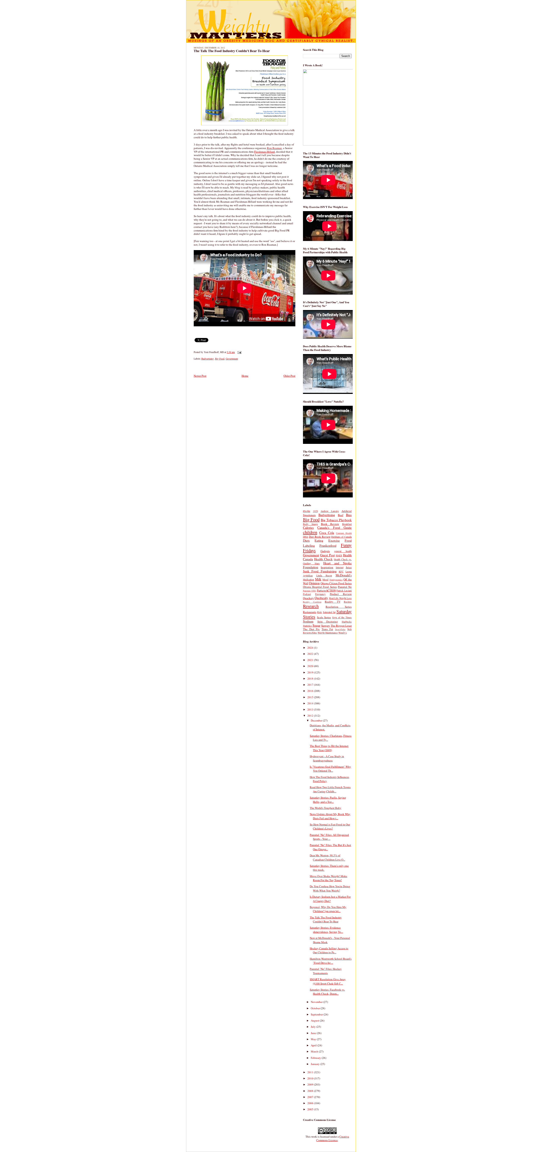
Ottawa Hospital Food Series (320, 587)
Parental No (345, 587)
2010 (310, 1078)
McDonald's (344, 575)
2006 (310, 1103)
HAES (339, 555)
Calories (308, 527)
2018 (310, 678)
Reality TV (332, 602)
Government (232, 358)
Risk (319, 612)
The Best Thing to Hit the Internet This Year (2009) (329, 748)
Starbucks (347, 621)
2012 (310, 715)
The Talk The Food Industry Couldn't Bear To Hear (232, 50)
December (317, 720)
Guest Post (327, 555)
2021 (310, 660)
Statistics (307, 625)
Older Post (289, 376)
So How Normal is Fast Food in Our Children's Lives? (330, 826)
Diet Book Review (319, 537)
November (317, 1002)
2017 (310, 685)
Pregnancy (320, 594)
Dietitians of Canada (341, 536)
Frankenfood (327, 545)
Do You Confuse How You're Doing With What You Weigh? (330, 888)
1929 (315, 511)
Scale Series (324, 617)
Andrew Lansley (330, 511)
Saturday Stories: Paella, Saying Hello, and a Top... (328, 800)
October (316, 1008)
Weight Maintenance (328, 632)
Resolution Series (339, 607)
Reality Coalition (312, 601)
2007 (310, 1097)
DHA (305, 536)
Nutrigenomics (336, 579)
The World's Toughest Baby (325, 808)
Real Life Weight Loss (340, 598)
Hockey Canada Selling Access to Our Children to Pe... (329, 950)
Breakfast (347, 524)
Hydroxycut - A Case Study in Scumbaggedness (327, 758)
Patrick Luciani (344, 590)
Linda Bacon (324, 575)
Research (311, 606)
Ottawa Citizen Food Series (336, 583)
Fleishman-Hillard (264, 152)
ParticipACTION (326, 590)
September (317, 1014)
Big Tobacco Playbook (336, 520)
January (315, 1064)
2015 (310, 697)
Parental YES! (309, 590)
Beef (340, 515)
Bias (349, 515)
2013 (310, 709)
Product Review (341, 594)
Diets (306, 540)
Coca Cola (326, 532)
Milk (318, 579)
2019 (310, 672)
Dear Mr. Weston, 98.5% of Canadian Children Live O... (327, 857)
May (314, 1039)
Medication (308, 579)
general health (343, 551)
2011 (310, 1072)
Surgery (325, 625)
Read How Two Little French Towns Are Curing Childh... (330, 789)
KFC (341, 571)
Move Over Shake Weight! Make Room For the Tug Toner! (328, 878)
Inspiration (327, 567)
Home (245, 376)
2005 (310, 1109)
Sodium (308, 621)
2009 (310, 1084)
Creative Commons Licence (332, 1138)
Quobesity (321, 598)
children (310, 532)
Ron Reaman (274, 148)
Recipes (348, 601)
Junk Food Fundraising (320, 571)
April (314, 1045)
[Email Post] (238, 352)
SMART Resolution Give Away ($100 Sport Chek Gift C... (328, 981)
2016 (310, 691)
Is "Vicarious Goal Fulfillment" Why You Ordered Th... (330, 769)
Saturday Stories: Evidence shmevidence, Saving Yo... (326, 930)
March (315, 1051)
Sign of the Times (342, 617)
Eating (319, 540)
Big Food (219, 358)
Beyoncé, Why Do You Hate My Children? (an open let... (328, 909)
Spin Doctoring (327, 621)
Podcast (307, 594)
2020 (310, 666)
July (313, 1027)
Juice (349, 567)
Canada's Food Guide (334, 527)
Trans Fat (327, 629)
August (315, 1020)
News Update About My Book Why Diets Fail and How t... (330, 816)
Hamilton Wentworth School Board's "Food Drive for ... (330, 961)
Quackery (308, 598)
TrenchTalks (340, 629)
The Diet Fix (311, 629)
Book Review (330, 524)
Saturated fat (329, 612)
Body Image (310, 524)
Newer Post (200, 376)
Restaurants (309, 612)
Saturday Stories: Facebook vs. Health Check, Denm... (327, 992)
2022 (310, 654)
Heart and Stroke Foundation (327, 565)
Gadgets (325, 551)
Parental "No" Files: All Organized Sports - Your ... (329, 837)
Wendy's (342, 632)
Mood (325, 579)
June (314, 1033)
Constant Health (344, 533)
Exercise (334, 540)
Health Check (323, 559)
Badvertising (207, 358)
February (316, 1058)
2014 (310, 703)
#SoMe (306, 511)
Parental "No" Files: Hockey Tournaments (326, 971)
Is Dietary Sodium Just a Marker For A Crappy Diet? (330, 899)
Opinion (314, 583)
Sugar (316, 625)
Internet (339, 567)
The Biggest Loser (341, 625)
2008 (310, 1091)
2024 (310, 647)
